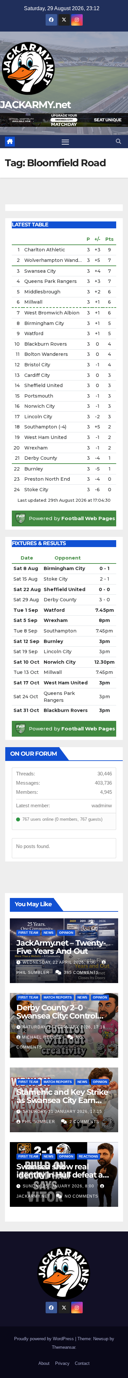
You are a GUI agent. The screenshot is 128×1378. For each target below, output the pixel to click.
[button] (118, 141)
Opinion (66, 932)
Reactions (88, 1156)
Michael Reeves (42, 1037)
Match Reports (58, 997)
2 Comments (84, 1121)
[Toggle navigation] (65, 141)
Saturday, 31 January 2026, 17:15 (62, 1111)
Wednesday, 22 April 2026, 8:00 (60, 962)
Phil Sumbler (39, 1121)
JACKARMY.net (35, 105)
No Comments (81, 1196)
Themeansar (63, 1347)
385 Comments (81, 972)
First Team (28, 932)
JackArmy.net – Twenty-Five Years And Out (61, 947)
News (48, 932)
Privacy (62, 1363)
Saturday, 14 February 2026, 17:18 (64, 1027)
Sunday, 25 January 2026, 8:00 (59, 1186)
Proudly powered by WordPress (44, 1338)
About (44, 1363)
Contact (82, 1363)
